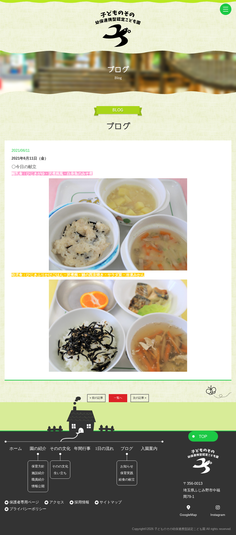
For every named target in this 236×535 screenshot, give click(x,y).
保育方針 (38, 466)
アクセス (56, 502)
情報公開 (38, 486)
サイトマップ (110, 502)
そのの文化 (60, 448)
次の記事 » (139, 397)
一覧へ (118, 397)
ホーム (15, 448)
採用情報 (81, 502)
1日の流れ (104, 448)
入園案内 (149, 448)
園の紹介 (38, 448)
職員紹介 (38, 479)
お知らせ (126, 466)
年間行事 (82, 448)
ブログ (127, 448)
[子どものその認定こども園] (118, 43)
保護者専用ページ (24, 502)
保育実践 (126, 473)
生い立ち (60, 473)
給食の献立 (127, 479)
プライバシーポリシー (27, 509)
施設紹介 (38, 473)
